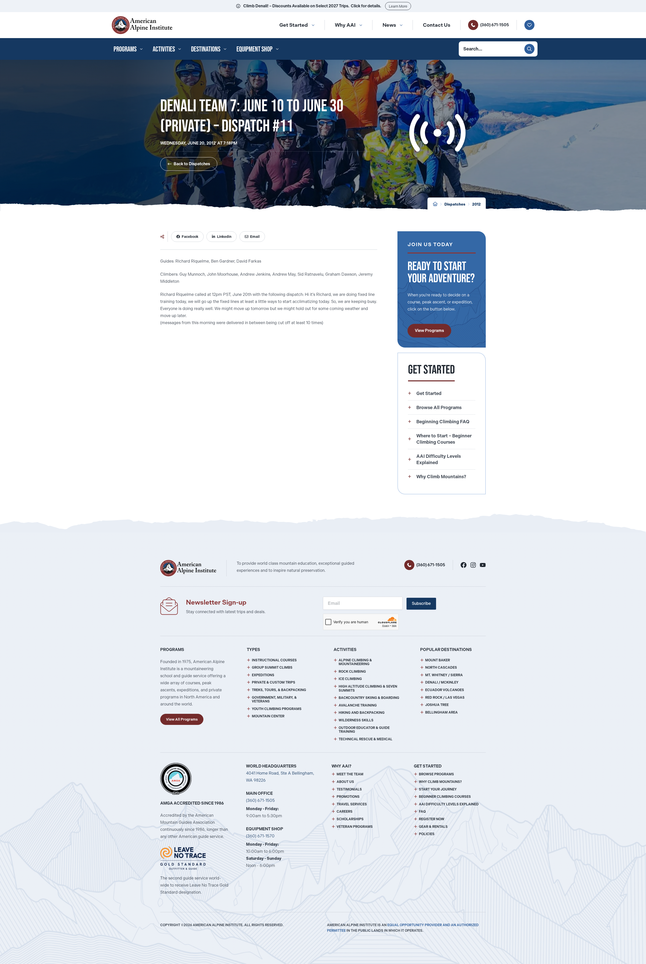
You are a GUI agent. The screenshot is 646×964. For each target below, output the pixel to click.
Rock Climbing (352, 671)
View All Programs (182, 719)
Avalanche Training (358, 705)
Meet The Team (350, 774)
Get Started (293, 25)
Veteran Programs (355, 827)
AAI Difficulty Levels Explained (449, 804)
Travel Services (352, 804)
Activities (164, 49)
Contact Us (436, 25)
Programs (125, 49)
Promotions (348, 797)
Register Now (431, 819)
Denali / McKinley (442, 682)
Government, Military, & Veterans (274, 699)
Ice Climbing (350, 679)
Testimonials (349, 789)
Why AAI (345, 25)
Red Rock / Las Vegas (445, 697)
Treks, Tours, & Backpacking (279, 690)
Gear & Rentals (433, 827)
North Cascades (441, 667)
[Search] (529, 49)
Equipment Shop (254, 49)
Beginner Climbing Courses (445, 797)
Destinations (205, 49)
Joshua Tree (437, 705)
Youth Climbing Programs (277, 709)
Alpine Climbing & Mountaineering (355, 662)
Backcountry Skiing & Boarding (369, 698)
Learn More (398, 6)
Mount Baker (437, 660)
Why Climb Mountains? (440, 782)
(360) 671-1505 (494, 24)
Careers (345, 811)
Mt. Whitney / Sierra (444, 675)
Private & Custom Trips (273, 682)
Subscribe (421, 603)
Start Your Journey (438, 789)
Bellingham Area (441, 712)
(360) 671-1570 (260, 836)
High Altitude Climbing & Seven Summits (368, 688)
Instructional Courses (274, 660)
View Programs (429, 330)
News (389, 25)
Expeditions (263, 675)
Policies (427, 834)
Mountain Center (268, 716)
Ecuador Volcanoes (444, 690)
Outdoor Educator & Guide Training (364, 730)
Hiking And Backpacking (362, 713)
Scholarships (350, 819)
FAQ (422, 811)
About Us (345, 782)
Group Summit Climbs (272, 667)
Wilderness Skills (356, 720)
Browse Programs (436, 774)
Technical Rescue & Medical (365, 739)
